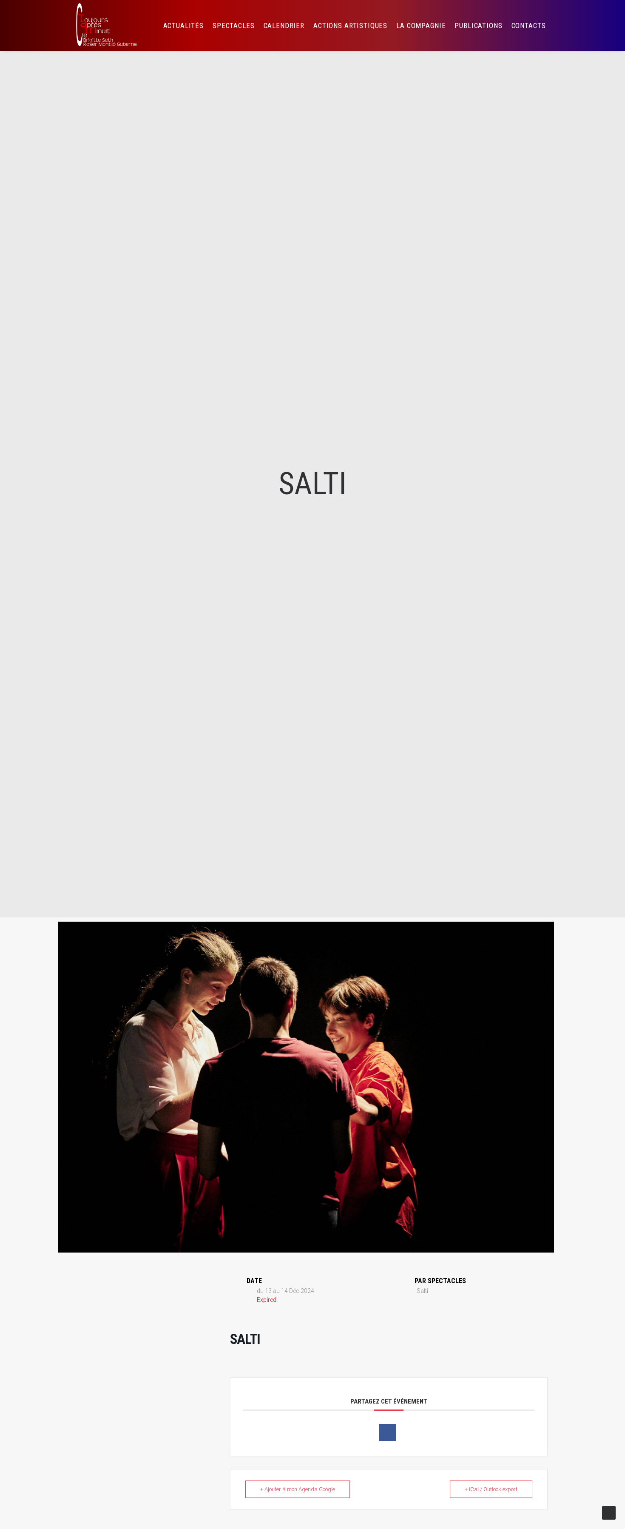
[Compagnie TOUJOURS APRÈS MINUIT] (106, 25)
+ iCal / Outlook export (491, 1489)
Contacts (528, 25)
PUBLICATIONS (478, 25)
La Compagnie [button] (421, 25)
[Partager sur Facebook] (387, 1432)
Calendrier (284, 25)
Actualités (183, 25)
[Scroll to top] (609, 1512)
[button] (566, 25)
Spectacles (234, 25)
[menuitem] (183, 25)
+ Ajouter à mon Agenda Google (297, 1489)
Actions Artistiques (350, 25)
